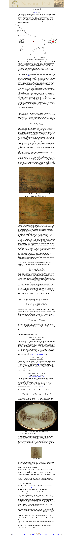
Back (13, 534)
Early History (27, 534)
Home (17, 534)
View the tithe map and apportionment (38, 354)
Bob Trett (35, 12)
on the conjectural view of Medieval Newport (36, 376)
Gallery (21, 534)
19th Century (33, 534)
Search (59, 534)
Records (55, 534)
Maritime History (48, 534)
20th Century (40, 534)
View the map (37, 346)
